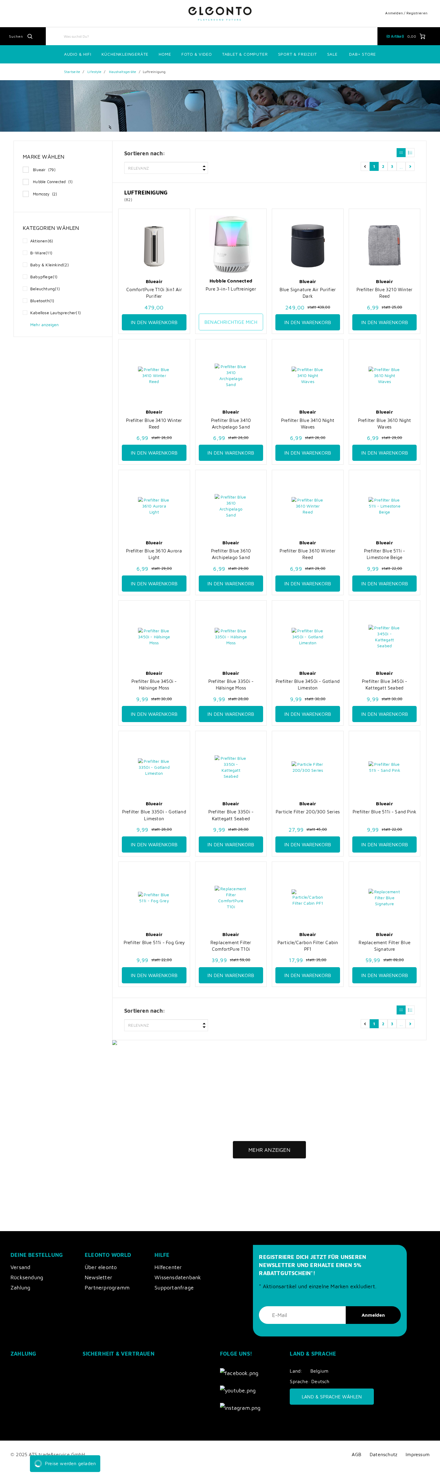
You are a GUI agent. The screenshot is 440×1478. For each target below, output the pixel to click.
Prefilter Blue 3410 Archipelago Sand (231, 423)
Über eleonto (101, 1267)
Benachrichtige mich (230, 322)
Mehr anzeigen (269, 1150)
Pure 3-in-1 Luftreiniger (231, 288)
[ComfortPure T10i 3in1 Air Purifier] (154, 245)
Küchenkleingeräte (125, 54)
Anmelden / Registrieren (406, 13)
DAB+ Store (362, 54)
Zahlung (20, 1287)
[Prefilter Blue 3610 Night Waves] (384, 375)
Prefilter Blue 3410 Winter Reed (154, 423)
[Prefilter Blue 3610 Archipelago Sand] (231, 506)
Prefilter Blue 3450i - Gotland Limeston (308, 684)
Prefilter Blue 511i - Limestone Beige (384, 554)
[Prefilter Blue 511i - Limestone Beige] (384, 506)
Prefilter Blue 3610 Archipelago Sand (231, 554)
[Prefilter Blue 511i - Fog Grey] (154, 898)
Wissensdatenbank (177, 1277)
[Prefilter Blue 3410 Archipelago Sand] (231, 375)
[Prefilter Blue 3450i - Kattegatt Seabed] (384, 636)
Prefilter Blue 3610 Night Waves (384, 423)
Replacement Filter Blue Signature (384, 946)
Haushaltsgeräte (122, 71)
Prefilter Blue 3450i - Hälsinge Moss (154, 684)
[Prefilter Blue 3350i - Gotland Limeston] (154, 767)
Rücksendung (26, 1277)
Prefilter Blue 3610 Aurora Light (154, 554)
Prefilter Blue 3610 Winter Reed (308, 554)
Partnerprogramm (107, 1287)
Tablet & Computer (245, 54)
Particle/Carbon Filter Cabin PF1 (307, 946)
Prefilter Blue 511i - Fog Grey (154, 942)
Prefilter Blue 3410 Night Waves (307, 423)
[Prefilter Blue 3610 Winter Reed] (307, 506)
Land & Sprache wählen (332, 1396)
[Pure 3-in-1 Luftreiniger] (231, 244)
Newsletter (98, 1277)
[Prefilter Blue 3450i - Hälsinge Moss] (154, 636)
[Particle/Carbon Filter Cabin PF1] (307, 898)
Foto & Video (196, 54)
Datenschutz (383, 1454)
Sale (332, 54)
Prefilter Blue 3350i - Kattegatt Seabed (231, 815)
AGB (356, 1454)
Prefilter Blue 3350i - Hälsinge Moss (231, 684)
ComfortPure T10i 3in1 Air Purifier (154, 293)
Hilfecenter (168, 1267)
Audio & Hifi (77, 54)
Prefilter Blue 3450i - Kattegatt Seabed (384, 684)
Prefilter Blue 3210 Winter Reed (384, 293)
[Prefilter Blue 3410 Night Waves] (307, 375)
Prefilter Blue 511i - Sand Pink (384, 811)
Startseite (72, 71)
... (401, 166)
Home (165, 54)
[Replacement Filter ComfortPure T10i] (231, 898)
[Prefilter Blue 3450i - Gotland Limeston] (307, 636)
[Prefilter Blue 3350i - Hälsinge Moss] (231, 636)
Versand (20, 1267)
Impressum (418, 1454)
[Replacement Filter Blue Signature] (384, 898)
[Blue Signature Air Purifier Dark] (307, 245)
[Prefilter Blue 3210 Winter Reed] (384, 245)
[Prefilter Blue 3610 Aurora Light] (154, 506)
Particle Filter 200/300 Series (308, 811)
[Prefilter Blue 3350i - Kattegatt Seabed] (231, 767)
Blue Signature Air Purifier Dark (308, 293)
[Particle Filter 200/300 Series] (307, 767)
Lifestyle (94, 71)
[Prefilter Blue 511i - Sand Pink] (384, 767)
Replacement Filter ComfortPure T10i (230, 946)
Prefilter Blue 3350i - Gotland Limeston (154, 815)
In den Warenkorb (154, 322)
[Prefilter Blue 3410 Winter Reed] (154, 375)
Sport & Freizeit (297, 54)
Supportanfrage (174, 1287)
